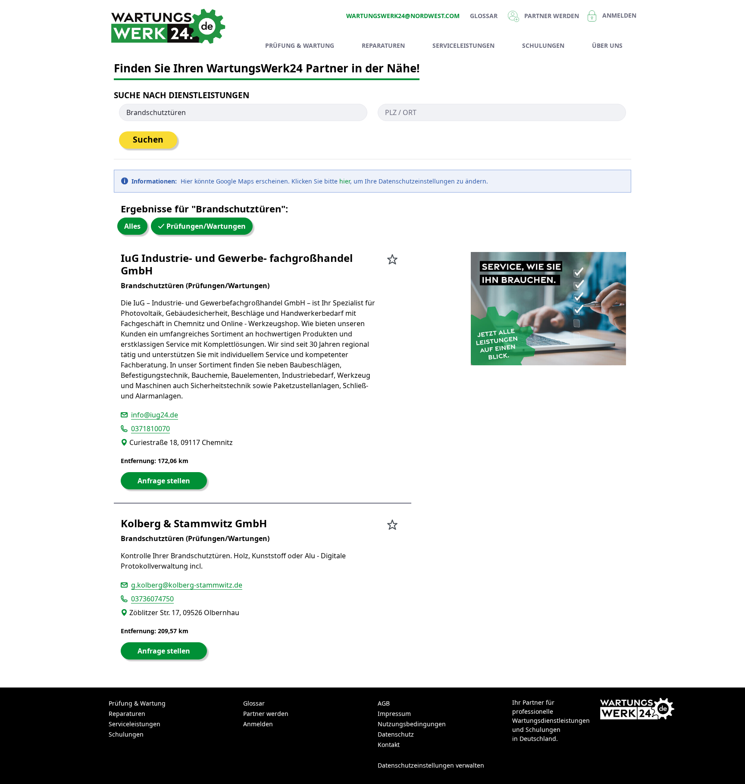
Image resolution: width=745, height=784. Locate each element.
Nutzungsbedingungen (412, 724)
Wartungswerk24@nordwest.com (403, 16)
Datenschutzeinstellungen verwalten (431, 765)
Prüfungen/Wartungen (205, 226)
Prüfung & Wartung (137, 703)
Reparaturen (127, 713)
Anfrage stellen (164, 480)
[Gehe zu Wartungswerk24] (170, 26)
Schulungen (126, 734)
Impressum (394, 713)
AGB (384, 703)
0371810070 (150, 428)
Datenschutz (396, 734)
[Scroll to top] (726, 765)
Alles (132, 226)
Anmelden (619, 15)
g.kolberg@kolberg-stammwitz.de (186, 585)
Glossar (484, 16)
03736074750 (152, 599)
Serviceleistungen (134, 724)
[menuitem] (299, 45)
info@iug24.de (154, 415)
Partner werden (265, 713)
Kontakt (389, 744)
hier (344, 181)
